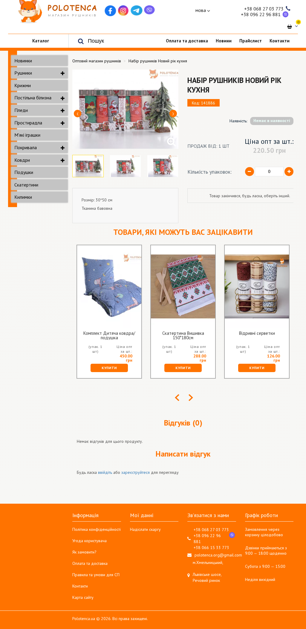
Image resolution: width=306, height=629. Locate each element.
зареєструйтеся (135, 472)
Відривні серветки (257, 333)
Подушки (23, 172)
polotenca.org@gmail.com (218, 555)
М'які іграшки (27, 135)
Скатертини (26, 185)
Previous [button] (77, 113)
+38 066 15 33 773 (211, 547)
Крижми (22, 85)
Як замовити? (84, 552)
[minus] (249, 171)
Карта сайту (83, 597)
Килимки (23, 197)
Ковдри (22, 160)
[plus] (288, 171)
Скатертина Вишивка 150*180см (183, 335)
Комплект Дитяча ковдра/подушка (109, 335)
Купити (109, 368)
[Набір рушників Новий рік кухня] (125, 109)
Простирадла (28, 123)
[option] (125, 109)
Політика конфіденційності (96, 529)
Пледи (21, 110)
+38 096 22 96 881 (261, 14)
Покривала (25, 147)
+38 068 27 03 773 (264, 8)
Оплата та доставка (90, 563)
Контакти (80, 586)
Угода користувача (89, 540)
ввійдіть (105, 472)
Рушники (23, 73)
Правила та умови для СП (96, 574)
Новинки (23, 61)
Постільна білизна (32, 98)
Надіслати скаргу (145, 529)
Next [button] (173, 113)
